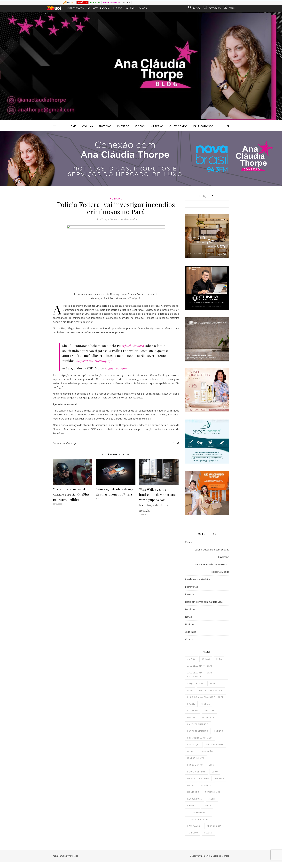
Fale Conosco (203, 126)
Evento (219, 731)
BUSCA (197, 8)
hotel (191, 751)
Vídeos (140, 126)
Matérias (157, 126)
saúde (207, 805)
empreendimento (198, 724)
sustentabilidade (198, 819)
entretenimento (197, 731)
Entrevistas (191, 586)
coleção (192, 710)
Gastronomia (215, 744)
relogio (192, 805)
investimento (196, 758)
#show (206, 659)
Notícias (105, 126)
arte (213, 683)
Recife (212, 799)
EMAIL (232, 8)
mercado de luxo (198, 778)
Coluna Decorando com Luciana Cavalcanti (212, 553)
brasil (191, 704)
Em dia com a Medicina (197, 579)
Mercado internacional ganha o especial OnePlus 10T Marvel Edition (71, 494)
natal (191, 785)
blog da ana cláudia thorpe (205, 697)
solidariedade (196, 812)
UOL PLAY (130, 8)
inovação (207, 751)
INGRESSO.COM (75, 8)
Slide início (190, 631)
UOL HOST (92, 8)
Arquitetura (195, 683)
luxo (215, 771)
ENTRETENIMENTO (111, 3)
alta (219, 659)
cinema (205, 704)
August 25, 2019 (116, 368)
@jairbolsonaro (133, 345)
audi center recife (211, 690)
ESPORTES (95, 3)
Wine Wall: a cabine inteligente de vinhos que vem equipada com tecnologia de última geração (157, 500)
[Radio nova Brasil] (141, 185)
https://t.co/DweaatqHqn (94, 361)
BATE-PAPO (215, 8)
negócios (207, 785)
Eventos (123, 126)
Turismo (192, 832)
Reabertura (194, 799)
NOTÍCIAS (82, 3)
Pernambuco (213, 792)
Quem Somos (178, 126)
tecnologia (214, 826)
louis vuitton (196, 771)
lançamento (195, 765)
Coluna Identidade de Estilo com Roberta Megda (211, 568)
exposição (193, 744)
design (191, 717)
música (219, 778)
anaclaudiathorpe (67, 443)
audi (190, 690)
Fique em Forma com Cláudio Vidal (204, 601)
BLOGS (126, 3)
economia (208, 717)
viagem (208, 832)
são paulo (194, 826)
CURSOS (117, 8)
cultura (209, 710)
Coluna (87, 126)
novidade (193, 792)
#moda (191, 659)
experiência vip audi (200, 738)
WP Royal (73, 855)
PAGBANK (105, 8)
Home (72, 126)
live (211, 765)
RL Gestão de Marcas (218, 855)
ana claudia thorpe (200, 666)
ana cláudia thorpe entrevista (200, 674)
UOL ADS (142, 8)
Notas (188, 616)
